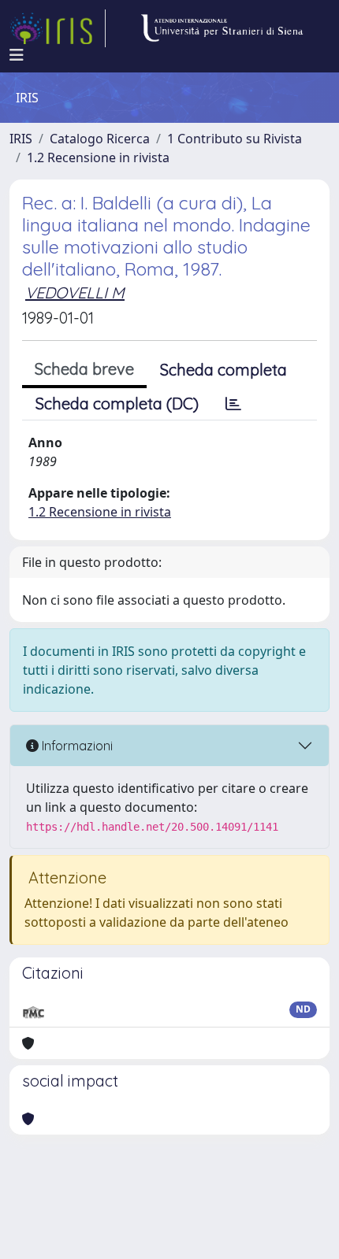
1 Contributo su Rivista (234, 138)
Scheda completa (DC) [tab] (117, 403)
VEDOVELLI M (75, 292)
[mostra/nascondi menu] (16, 55)
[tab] (233, 403)
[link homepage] (57, 28)
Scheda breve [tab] (84, 369)
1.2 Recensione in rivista (98, 157)
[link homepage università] (221, 28)
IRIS (20, 138)
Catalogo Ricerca (100, 138)
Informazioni (76, 746)
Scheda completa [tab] (223, 370)
